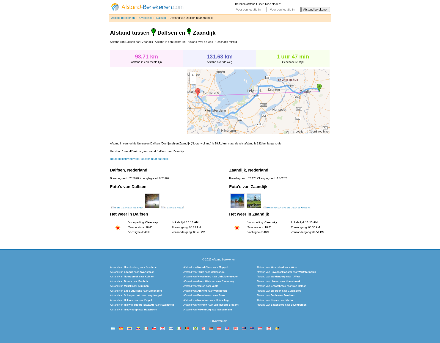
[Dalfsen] (127, 208)
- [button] (193, 81)
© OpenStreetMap (317, 131)
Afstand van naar (133, 267)
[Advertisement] (148, 101)
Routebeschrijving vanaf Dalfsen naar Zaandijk (139, 158)
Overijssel (145, 17)
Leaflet (300, 131)
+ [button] (193, 75)
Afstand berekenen (123, 17)
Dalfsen (161, 17)
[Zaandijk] (237, 208)
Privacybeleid (218, 321)
